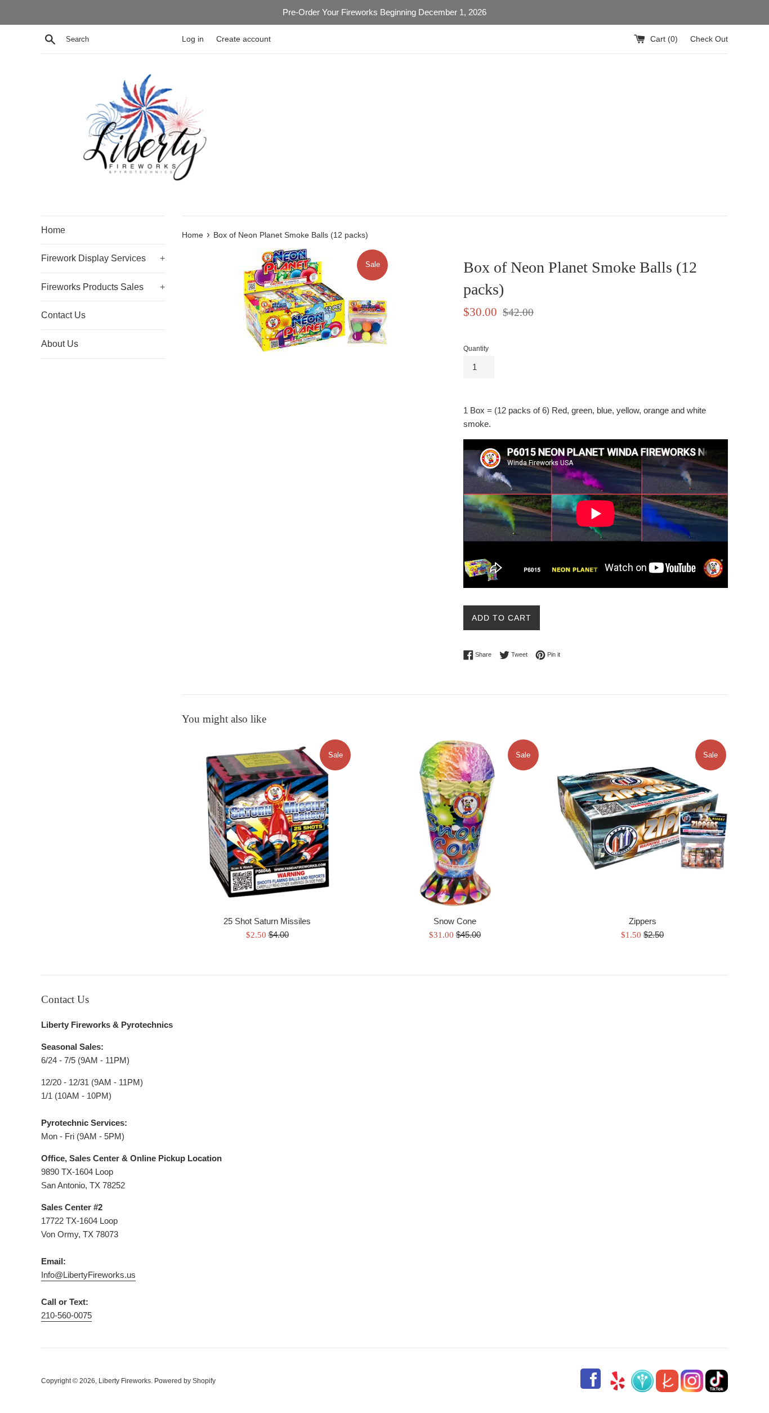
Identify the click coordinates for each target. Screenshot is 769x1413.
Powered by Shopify (185, 1381)
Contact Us (63, 315)
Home (53, 230)
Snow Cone (454, 920)
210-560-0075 (66, 1315)
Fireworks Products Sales (103, 287)
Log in (193, 39)
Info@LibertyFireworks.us (88, 1275)
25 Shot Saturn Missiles (267, 920)
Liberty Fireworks (125, 1381)
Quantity (476, 349)
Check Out (709, 39)
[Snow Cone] (454, 823)
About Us (59, 344)
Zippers (642, 920)
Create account (243, 39)
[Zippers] (642, 823)
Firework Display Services (103, 258)
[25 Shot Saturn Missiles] (267, 823)
